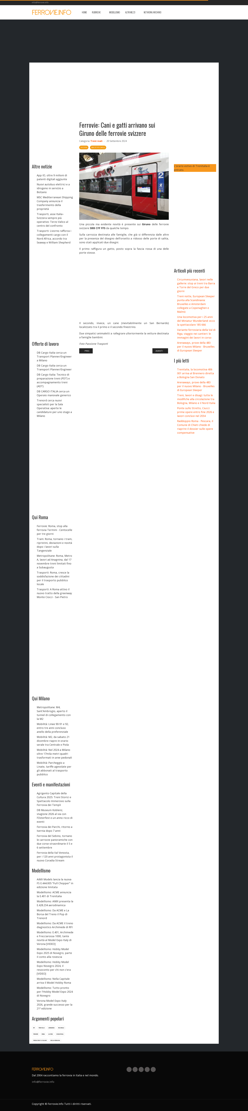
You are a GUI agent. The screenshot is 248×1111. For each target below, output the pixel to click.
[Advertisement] (193, 12)
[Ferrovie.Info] (52, 12)
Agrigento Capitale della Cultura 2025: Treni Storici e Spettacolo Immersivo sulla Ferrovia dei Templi (54, 799)
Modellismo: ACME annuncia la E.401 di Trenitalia (54, 894)
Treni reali (96, 141)
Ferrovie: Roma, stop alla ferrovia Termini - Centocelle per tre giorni (54, 529)
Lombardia (51, 1028)
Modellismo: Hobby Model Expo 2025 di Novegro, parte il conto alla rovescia (54, 953)
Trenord (35, 1034)
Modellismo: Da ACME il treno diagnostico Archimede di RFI (55, 925)
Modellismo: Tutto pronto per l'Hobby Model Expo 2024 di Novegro (55, 991)
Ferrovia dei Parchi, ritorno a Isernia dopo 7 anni (54, 828)
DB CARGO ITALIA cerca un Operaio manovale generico (54, 393)
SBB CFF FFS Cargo (98, 147)
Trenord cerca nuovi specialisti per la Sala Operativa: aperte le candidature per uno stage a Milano (54, 408)
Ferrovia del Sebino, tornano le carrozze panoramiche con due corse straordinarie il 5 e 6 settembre (54, 841)
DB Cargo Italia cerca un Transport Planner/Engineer (54, 367)
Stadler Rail (60, 1034)
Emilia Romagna (55, 1040)
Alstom (50, 1034)
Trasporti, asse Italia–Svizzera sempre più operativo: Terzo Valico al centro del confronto (52, 219)
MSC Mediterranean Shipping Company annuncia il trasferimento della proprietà (55, 203)
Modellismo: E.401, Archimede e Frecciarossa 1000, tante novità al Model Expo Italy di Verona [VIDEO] (55, 938)
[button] (98, 12)
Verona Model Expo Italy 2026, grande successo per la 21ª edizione (54, 1004)
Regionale (61, 1028)
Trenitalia (41, 1028)
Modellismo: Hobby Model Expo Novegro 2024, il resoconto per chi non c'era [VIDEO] (54, 967)
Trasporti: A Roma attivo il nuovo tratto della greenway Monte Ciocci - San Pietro (54, 593)
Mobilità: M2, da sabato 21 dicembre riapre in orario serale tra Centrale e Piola (53, 740)
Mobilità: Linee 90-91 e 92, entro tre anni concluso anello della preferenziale (53, 727)
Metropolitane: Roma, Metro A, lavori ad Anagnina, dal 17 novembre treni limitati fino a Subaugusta (54, 561)
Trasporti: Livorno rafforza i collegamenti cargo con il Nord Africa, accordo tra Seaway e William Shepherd (54, 236)
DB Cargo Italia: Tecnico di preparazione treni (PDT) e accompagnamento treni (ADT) (53, 380)
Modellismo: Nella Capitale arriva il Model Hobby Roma (54, 980)
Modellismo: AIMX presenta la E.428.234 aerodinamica (55, 903)
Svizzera (83, 147)
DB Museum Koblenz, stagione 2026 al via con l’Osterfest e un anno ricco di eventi (54, 815)
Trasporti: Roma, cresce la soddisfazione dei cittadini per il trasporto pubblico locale (53, 578)
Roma (43, 1034)
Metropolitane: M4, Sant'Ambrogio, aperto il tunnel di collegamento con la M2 (54, 713)
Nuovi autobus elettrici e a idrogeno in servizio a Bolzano (53, 188)
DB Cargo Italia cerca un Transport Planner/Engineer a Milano (54, 356)
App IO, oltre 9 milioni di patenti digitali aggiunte (52, 177)
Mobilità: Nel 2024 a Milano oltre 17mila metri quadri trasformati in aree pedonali (54, 753)
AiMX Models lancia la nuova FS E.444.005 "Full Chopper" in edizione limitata (55, 883)
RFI (34, 1028)
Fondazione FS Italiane (40, 1040)
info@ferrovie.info (40, 2)
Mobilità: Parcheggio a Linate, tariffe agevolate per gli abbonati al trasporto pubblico (54, 768)
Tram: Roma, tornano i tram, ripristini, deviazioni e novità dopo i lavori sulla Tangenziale (54, 544)
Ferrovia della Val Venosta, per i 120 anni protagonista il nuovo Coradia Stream (55, 856)
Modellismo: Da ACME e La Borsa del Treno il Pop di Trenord (53, 914)
